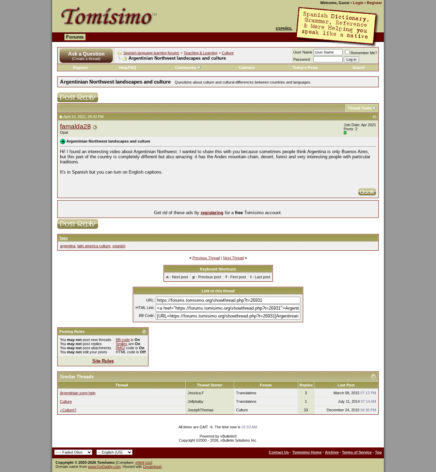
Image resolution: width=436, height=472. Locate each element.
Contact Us (279, 452)
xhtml (139, 462)
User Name (302, 52)
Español (284, 28)
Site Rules (103, 361)
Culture (228, 53)
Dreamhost (152, 466)
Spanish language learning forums (151, 53)
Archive (332, 452)
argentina (67, 246)
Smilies (121, 344)
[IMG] (120, 348)
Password (301, 59)
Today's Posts (305, 67)
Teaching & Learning (200, 53)
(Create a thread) (86, 59)
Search (359, 67)
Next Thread (233, 258)
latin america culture (93, 246)
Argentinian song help (77, 393)
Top (378, 452)
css (148, 462)
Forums (75, 37)
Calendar (247, 67)
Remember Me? (364, 53)
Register (374, 3)
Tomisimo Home (307, 452)
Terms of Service (357, 452)
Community (185, 67)
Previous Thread (206, 258)
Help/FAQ (127, 67)
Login (358, 3)
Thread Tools (359, 108)
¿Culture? (68, 410)
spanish (118, 246)
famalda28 (75, 126)
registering (212, 212)
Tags (63, 238)
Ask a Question (86, 54)
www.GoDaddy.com (104, 466)
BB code (123, 340)
